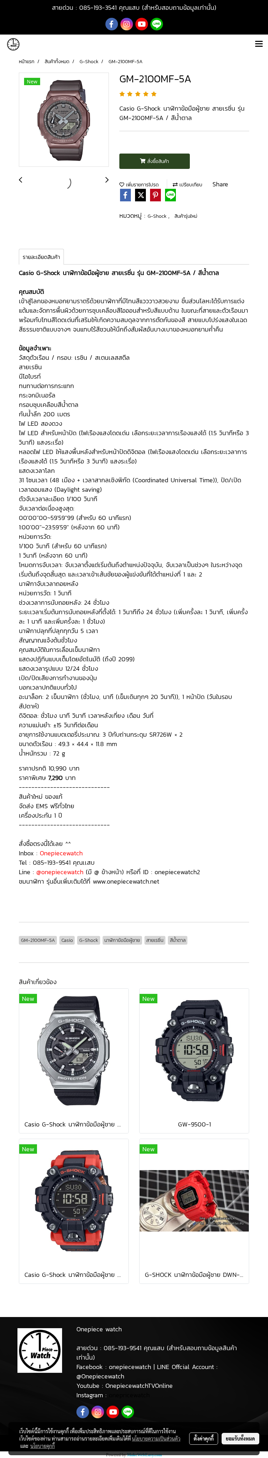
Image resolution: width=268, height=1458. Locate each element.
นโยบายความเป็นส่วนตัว (156, 1438)
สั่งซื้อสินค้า (157, 161)
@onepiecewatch (59, 872)
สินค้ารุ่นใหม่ (185, 216)
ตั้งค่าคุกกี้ (204, 1438)
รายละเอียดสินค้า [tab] (41, 257)
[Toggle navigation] (259, 44)
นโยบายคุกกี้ (42, 1446)
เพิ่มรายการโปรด (141, 184)
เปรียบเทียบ (190, 184)
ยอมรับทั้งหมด (240, 1438)
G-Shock (158, 216)
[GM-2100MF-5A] (64, 120)
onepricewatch (129, 1395)
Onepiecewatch (61, 853)
